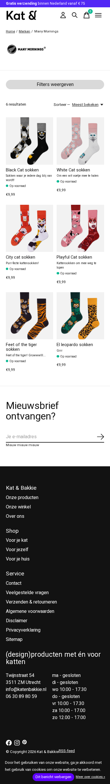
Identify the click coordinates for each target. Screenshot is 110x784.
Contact (13, 583)
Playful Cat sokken (74, 257)
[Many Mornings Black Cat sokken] (29, 140)
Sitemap (14, 639)
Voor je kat (17, 540)
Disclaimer (16, 620)
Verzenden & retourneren (31, 602)
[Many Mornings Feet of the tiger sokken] (29, 315)
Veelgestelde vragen (27, 592)
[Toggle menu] (98, 15)
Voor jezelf (17, 549)
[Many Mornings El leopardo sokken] (80, 315)
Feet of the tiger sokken (21, 347)
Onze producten (22, 497)
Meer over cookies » (90, 776)
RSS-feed (67, 751)
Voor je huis (18, 559)
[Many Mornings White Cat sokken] (80, 140)
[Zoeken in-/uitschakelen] (75, 15)
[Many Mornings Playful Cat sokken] (80, 228)
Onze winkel (18, 506)
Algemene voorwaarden (30, 611)
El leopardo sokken (75, 345)
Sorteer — (62, 105)
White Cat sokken (73, 170)
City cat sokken (20, 257)
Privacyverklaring (23, 630)
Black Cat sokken (22, 170)
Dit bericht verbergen (53, 777)
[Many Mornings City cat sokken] (29, 228)
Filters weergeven (55, 84)
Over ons (15, 516)
